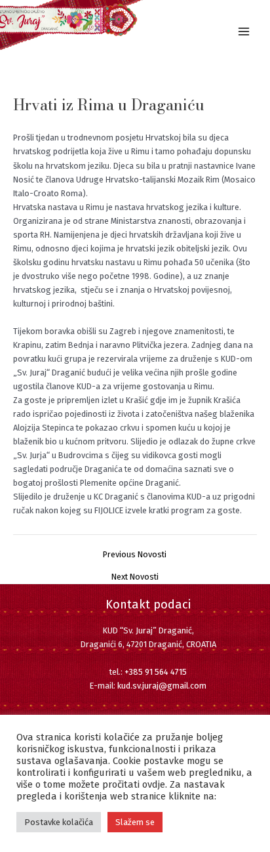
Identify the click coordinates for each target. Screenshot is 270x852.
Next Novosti (135, 577)
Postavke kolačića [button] (58, 822)
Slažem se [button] (135, 822)
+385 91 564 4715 (156, 672)
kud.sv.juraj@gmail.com (161, 686)
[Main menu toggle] (244, 31)
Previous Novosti (134, 555)
